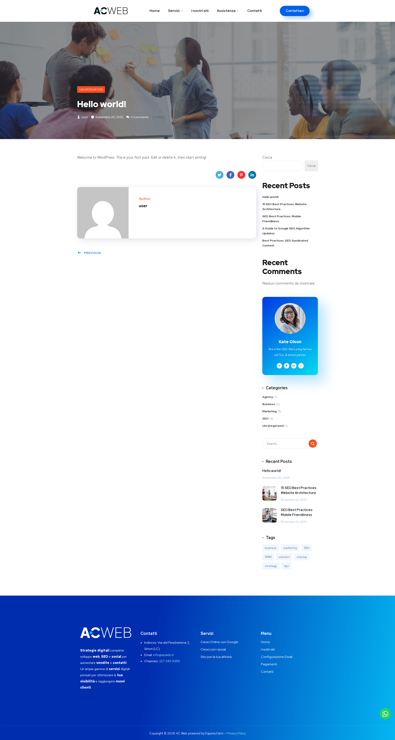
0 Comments (139, 117)
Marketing (269, 411)
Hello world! (270, 197)
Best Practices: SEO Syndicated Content (285, 243)
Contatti (254, 10)
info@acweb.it (163, 655)
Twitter (219, 175)
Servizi (174, 10)
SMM (268, 557)
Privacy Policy (236, 733)
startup (302, 557)
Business (268, 404)
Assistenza (226, 10)
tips (286, 566)
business (270, 548)
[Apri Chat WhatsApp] (385, 713)
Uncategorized (91, 89)
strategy (271, 566)
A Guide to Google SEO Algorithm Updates (286, 231)
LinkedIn (252, 175)
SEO (265, 418)
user (84, 117)
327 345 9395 (169, 661)
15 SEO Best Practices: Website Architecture (284, 206)
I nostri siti (200, 10)
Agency (267, 397)
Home (155, 10)
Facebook (230, 175)
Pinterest (241, 175)
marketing (290, 548)
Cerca (267, 157)
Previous (92, 253)
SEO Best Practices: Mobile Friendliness (281, 218)
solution (284, 557)
